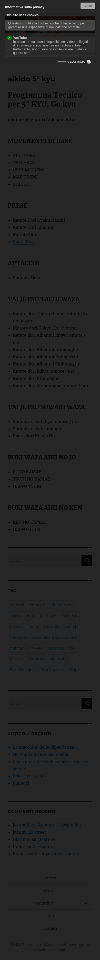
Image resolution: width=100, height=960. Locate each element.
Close (88, 6)
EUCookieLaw (78, 62)
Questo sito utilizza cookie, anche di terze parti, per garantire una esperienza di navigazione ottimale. (46, 25)
